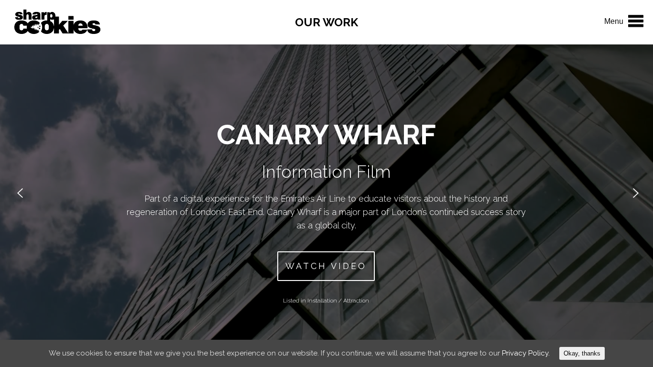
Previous (23, 193)
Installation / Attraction (338, 300)
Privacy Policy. (526, 353)
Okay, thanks (582, 353)
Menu (613, 21)
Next (630, 193)
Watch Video (326, 266)
